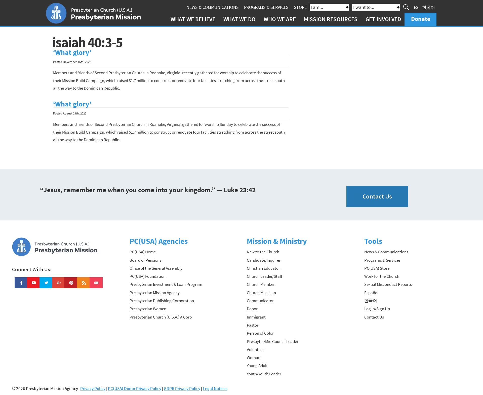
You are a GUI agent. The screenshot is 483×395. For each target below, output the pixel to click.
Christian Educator (263, 268)
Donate (420, 19)
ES (416, 7)
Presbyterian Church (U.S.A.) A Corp (161, 317)
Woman (253, 357)
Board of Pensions (145, 260)
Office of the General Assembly (156, 268)
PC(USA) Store (376, 268)
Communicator (260, 300)
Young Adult (257, 365)
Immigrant (256, 317)
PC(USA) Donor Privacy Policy (134, 388)
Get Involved (383, 19)
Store (300, 7)
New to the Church (263, 252)
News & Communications (212, 7)
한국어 (428, 7)
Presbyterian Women (148, 308)
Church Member (261, 284)
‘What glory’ (72, 52)
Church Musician (261, 292)
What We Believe (193, 19)
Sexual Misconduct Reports (388, 284)
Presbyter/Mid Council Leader (272, 341)
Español (371, 292)
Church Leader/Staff (264, 276)
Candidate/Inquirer (263, 260)
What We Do (239, 19)
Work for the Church (381, 276)
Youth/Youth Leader (264, 374)
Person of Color (260, 333)
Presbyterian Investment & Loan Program (166, 284)
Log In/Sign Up (377, 308)
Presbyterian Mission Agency (155, 292)
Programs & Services (266, 7)
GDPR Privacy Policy (182, 388)
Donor (252, 308)
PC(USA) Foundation (148, 276)
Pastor (252, 325)
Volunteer (255, 349)
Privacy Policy (92, 388)
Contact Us (377, 196)
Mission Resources (330, 19)
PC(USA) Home (143, 252)
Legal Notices (215, 388)
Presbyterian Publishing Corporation (162, 300)
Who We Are (280, 19)
